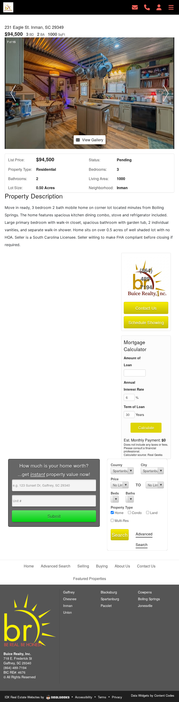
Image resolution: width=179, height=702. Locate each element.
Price (115, 479)
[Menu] (171, 7)
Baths (130, 493)
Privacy (117, 697)
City (144, 464)
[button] (13, 93)
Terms (102, 697)
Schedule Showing (146, 322)
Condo (136, 512)
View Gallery (92, 139)
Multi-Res (121, 520)
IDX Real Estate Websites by (25, 697)
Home (119, 512)
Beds (115, 493)
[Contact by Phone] (147, 7)
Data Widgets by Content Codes (152, 695)
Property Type (122, 507)
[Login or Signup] (159, 7)
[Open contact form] (135, 7)
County (116, 464)
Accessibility (83, 697)
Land (153, 512)
